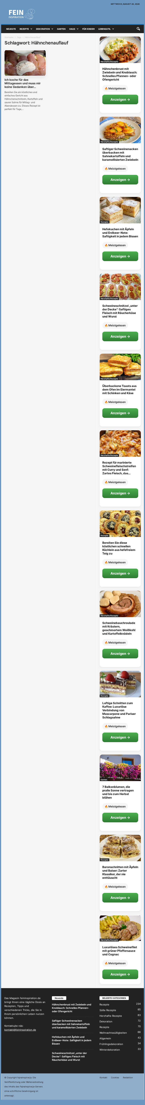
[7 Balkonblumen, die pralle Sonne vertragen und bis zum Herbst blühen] (120, 768)
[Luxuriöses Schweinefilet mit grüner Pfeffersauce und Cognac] (120, 928)
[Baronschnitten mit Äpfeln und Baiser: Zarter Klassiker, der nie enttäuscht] (120, 848)
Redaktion (128, 1077)
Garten (61, 29)
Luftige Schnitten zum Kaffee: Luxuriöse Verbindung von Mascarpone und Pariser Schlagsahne (119, 710)
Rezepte (24, 29)
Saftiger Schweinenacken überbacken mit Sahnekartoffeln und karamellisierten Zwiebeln (120, 154)
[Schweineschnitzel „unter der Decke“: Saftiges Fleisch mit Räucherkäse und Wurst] (120, 286)
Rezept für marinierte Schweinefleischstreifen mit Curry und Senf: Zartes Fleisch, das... (119, 468)
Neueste (11, 29)
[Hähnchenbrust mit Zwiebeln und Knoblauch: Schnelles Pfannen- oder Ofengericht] (120, 50)
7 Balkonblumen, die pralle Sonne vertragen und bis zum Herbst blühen (118, 792)
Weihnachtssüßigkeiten (113, 1032)
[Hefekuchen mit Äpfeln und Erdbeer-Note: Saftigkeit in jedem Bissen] (120, 210)
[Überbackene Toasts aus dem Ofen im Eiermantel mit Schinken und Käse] (120, 367)
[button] (138, 29)
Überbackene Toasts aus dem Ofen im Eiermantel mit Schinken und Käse (119, 389)
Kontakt (103, 1077)
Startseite (9, 37)
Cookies (115, 1077)
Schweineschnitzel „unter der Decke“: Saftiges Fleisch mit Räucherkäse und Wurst (120, 311)
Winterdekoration (109, 1049)
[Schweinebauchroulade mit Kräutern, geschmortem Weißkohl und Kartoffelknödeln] (120, 604)
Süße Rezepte (107, 1010)
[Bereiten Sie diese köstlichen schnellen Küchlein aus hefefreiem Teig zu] (120, 523)
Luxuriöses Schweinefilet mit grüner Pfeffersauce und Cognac (119, 950)
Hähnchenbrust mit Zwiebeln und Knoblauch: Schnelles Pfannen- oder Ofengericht (119, 74)
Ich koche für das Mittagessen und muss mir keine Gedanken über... (23, 83)
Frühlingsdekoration (111, 1044)
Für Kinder (88, 29)
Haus (72, 29)
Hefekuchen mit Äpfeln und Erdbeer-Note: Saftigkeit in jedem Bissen (120, 232)
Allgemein (105, 1038)
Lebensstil (104, 29)
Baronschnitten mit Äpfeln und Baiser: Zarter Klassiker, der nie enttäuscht (120, 872)
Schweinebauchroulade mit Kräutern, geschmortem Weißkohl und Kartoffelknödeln (118, 628)
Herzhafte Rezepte (109, 61)
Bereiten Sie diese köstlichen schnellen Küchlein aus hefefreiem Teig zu (118, 548)
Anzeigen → (120, 99)
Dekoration (43, 29)
